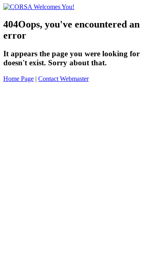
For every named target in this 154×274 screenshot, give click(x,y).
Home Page (18, 78)
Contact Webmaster (63, 78)
